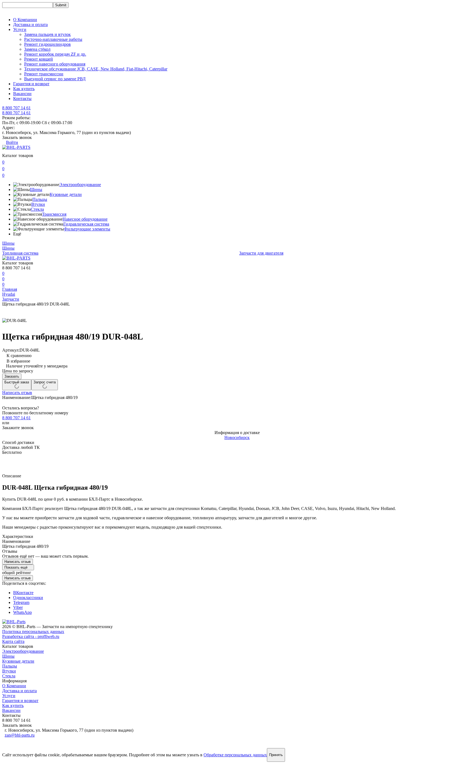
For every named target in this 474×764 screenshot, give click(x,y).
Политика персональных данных (33, 631)
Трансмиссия (54, 214)
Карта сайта (13, 641)
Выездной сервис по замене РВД (55, 78)
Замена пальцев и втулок (47, 34)
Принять (276, 755)
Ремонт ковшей (38, 59)
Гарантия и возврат (31, 83)
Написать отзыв (17, 392)
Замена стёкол (37, 49)
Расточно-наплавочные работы (53, 39)
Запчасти (10, 299)
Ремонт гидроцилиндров (47, 44)
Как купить (24, 88)
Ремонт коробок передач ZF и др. (55, 54)
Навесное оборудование (85, 219)
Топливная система (20, 253)
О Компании (25, 19)
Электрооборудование (80, 184)
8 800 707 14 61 (16, 112)
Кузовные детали (66, 194)
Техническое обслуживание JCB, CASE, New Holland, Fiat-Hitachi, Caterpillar (95, 69)
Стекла (37, 209)
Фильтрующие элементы (87, 229)
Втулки (38, 204)
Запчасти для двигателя (261, 253)
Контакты (22, 98)
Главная (9, 289)
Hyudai (8, 294)
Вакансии (22, 93)
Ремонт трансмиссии (43, 74)
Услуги (8, 695)
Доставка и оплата (30, 24)
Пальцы (39, 199)
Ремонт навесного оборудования (54, 64)
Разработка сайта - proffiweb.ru (30, 636)
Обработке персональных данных (235, 754)
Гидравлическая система (86, 224)
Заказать (11, 376)
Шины (36, 189)
